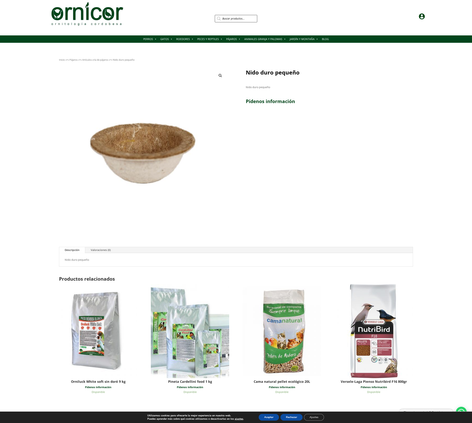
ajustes (239, 419)
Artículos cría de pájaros (95, 59)
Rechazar (291, 417)
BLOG (325, 39)
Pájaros (74, 59)
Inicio (62, 59)
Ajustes (314, 417)
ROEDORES (183, 39)
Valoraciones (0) (101, 250)
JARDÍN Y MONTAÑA (302, 39)
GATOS (164, 39)
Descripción (72, 250)
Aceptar (268, 417)
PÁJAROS (231, 39)
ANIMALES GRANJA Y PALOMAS (263, 39)
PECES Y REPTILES (208, 39)
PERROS (148, 39)
